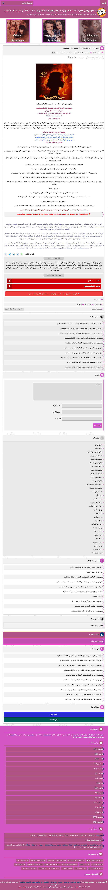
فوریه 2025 (99, 793)
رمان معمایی (97, 549)
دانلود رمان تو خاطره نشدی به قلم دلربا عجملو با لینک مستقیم (81, 587)
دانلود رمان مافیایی (66, 869)
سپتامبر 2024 (98, 817)
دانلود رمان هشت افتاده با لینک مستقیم (89, 606)
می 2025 (100, 783)
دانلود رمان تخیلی (96, 459)
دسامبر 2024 (98, 803)
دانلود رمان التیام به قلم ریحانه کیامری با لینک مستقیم (83, 577)
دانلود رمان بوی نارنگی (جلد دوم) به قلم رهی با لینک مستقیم (81, 328)
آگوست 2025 (98, 769)
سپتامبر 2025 (98, 764)
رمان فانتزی (98, 535)
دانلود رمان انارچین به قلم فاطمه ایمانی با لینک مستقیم (83, 338)
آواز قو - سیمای (97, 596)
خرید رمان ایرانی (61, 861)
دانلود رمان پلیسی (72, 53)
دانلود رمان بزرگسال (95, 452)
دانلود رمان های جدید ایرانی (69, 865)
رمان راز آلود (98, 520)
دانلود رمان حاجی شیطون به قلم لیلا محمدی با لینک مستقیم (82, 357)
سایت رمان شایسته (22, 861)
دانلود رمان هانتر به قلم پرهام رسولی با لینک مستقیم (84, 353)
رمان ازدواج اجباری (95, 506)
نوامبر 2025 (99, 754)
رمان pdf (99, 495)
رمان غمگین (98, 531)
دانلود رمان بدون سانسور (51, 865)
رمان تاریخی (98, 513)
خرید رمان (86, 53)
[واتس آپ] (21, 254)
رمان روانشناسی (96, 524)
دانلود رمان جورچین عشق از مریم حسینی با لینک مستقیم (83, 591)
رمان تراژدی (98, 517)
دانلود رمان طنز (97, 481)
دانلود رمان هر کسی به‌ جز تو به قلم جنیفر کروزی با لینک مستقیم (80, 323)
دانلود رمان (80, 53)
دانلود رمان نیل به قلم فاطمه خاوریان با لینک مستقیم (54, 137)
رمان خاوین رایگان (20, 865)
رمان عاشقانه (54, 53)
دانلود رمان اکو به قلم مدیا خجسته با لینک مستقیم (81, 48)
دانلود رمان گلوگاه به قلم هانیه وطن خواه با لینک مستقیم (54, 140)
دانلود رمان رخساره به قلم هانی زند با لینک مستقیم (85, 362)
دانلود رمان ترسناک (95, 463)
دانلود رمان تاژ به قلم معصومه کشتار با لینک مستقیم (84, 343)
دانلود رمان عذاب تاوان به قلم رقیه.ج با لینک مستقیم (84, 367)
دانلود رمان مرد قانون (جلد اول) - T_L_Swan (87, 601)
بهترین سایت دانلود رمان (38, 861)
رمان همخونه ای (96, 553)
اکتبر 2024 (99, 812)
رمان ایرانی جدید (84, 865)
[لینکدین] (13, 254)
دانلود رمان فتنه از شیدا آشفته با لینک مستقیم (86, 567)
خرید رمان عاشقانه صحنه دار (76, 861)
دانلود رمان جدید (96, 466)
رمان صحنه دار (43, 869)
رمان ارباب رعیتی (96, 502)
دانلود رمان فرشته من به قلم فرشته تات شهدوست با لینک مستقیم (79, 582)
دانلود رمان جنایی (96, 470)
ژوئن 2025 (99, 778)
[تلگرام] (17, 254)
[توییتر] (9, 254)
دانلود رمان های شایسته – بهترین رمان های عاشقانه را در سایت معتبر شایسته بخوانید (50, 882)
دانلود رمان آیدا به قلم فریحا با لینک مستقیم (87, 611)
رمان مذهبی (98, 546)
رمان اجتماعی (62, 53)
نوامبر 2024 (99, 807)
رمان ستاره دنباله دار (80, 869)
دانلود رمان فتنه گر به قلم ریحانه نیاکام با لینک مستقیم (83, 348)
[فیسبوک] (6, 254)
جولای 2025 (99, 773)
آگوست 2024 (98, 822)
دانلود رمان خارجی (96, 473)
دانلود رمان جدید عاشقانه (34, 865)
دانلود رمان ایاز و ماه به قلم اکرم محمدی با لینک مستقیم (54, 135)
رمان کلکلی (98, 538)
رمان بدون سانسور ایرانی (29, 869)
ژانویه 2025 (99, 798)
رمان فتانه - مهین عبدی (95, 572)
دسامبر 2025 (98, 749)
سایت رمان (51, 861)
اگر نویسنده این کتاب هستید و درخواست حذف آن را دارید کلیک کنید (52, 294)
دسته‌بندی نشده (96, 492)
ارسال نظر (79, 304)
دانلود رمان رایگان (96, 477)
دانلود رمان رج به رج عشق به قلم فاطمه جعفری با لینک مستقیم (81, 333)
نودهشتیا (71, 210)
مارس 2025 (99, 788)
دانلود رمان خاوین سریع (96, 869)
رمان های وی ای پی (97, 865)
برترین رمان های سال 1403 (95, 861)
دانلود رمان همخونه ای (94, 484)
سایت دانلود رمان (54, 869)
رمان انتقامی (98, 510)
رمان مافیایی (97, 542)
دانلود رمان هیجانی (95, 488)
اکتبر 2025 (99, 759)
